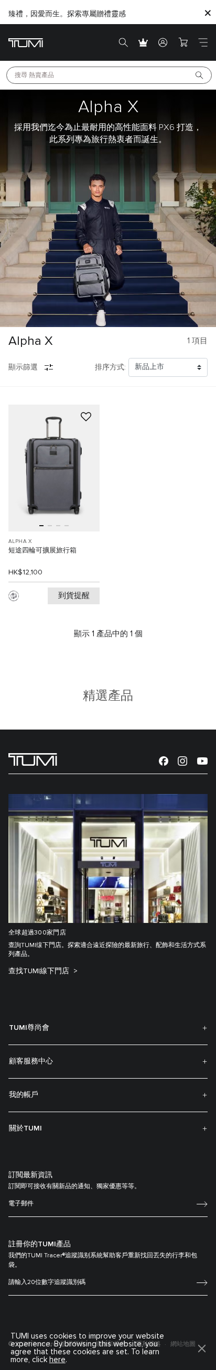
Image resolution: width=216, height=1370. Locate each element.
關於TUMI (25, 1128)
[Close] (207, 12)
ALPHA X (20, 541)
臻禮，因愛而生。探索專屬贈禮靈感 (67, 14)
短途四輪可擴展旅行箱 (42, 550)
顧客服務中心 (31, 1061)
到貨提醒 (74, 596)
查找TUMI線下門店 (39, 971)
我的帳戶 (23, 1095)
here (57, 1360)
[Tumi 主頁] (25, 42)
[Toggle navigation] (203, 42)
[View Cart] (183, 42)
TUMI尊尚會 (29, 1027)
